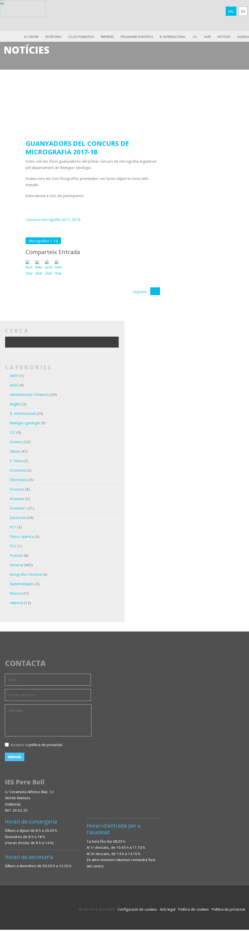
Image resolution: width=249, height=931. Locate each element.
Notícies (224, 37)
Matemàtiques (22, 583)
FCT (13, 526)
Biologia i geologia (25, 422)
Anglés (15, 403)
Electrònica (19, 479)
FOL (13, 545)
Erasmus (17, 489)
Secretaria (53, 37)
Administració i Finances (29, 394)
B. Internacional (22, 413)
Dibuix (15, 451)
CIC (195, 37)
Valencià (16, 602)
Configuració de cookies (137, 909)
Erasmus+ (18, 508)
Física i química (22, 536)
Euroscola (18, 517)
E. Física (16, 460)
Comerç (16, 441)
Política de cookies (193, 909)
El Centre (31, 37)
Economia (18, 470)
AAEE (207, 37)
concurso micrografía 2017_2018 (53, 219)
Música (15, 593)
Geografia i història (26, 574)
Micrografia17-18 (43, 240)
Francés (16, 555)
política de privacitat (45, 744)
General (16, 564)
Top (232, 906)
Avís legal (167, 909)
